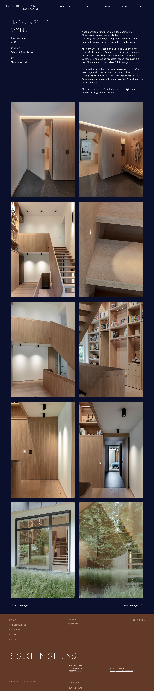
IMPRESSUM (74, 683)
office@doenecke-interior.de (121, 671)
